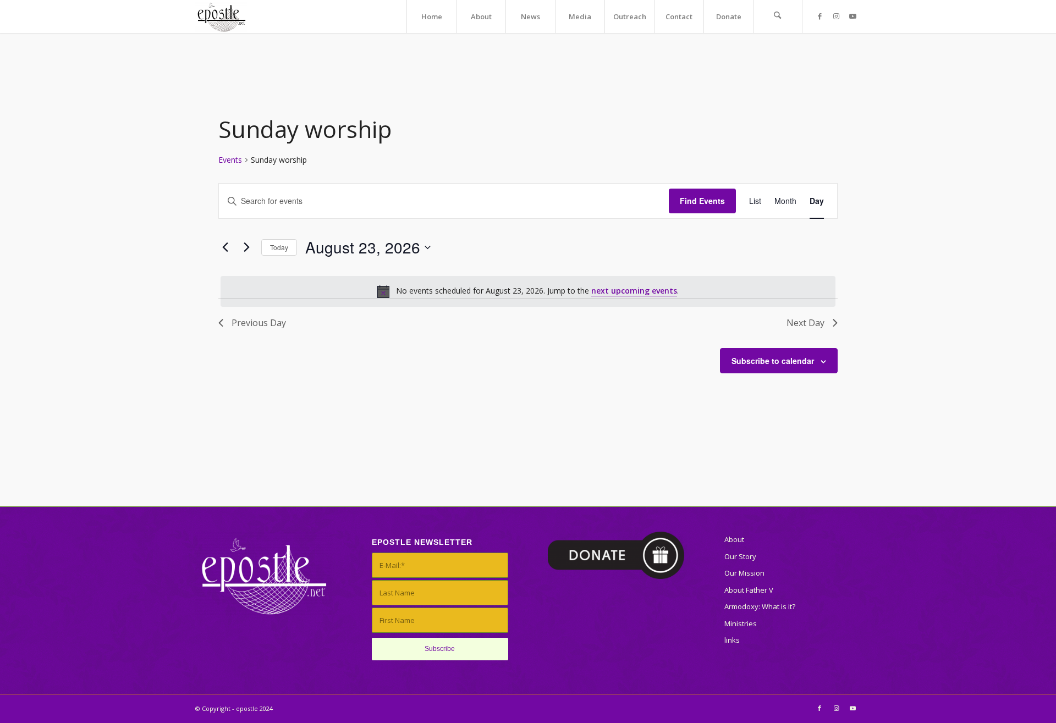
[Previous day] (225, 247)
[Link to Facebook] (819, 16)
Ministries (740, 623)
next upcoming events (634, 290)
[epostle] (221, 16)
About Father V (748, 590)
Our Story (740, 556)
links (732, 640)
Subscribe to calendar (773, 360)
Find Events (702, 200)
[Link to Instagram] (836, 16)
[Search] (777, 16)
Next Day (805, 323)
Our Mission (744, 573)
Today (279, 247)
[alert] (528, 291)
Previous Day (259, 323)
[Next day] (246, 247)
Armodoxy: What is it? (759, 606)
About (734, 539)
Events (230, 159)
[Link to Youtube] (852, 16)
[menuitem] (431, 16)
